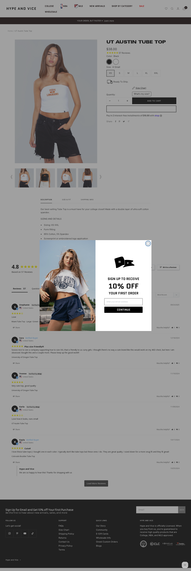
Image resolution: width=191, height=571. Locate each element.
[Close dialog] (148, 243)
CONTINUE (123, 310)
